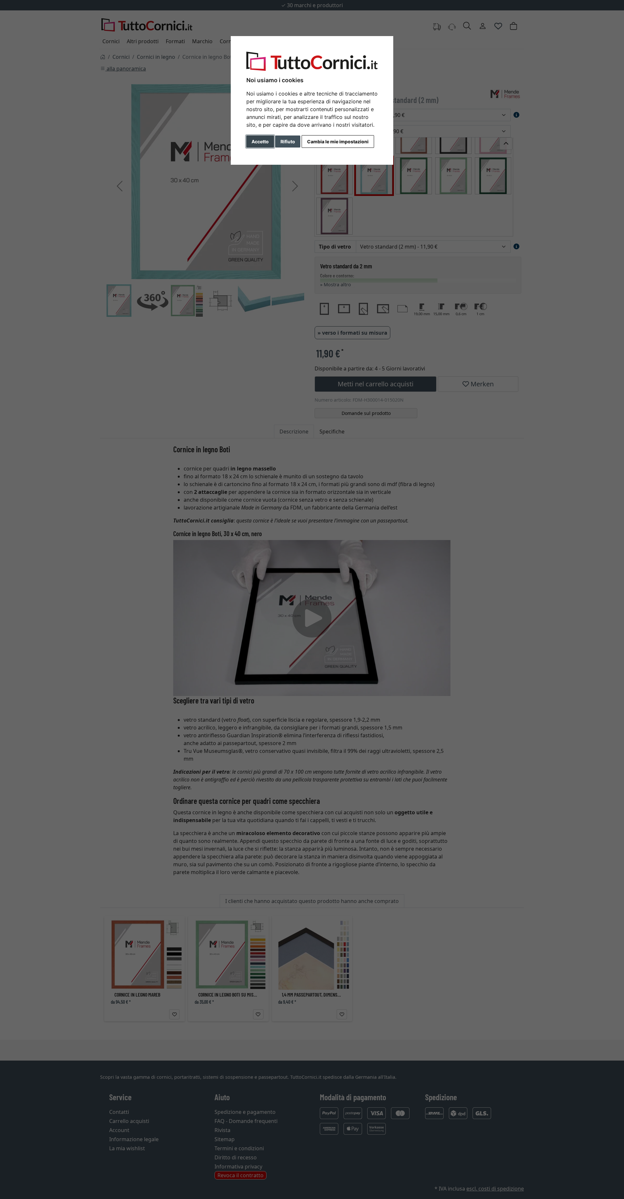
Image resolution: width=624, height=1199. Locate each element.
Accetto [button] (260, 141)
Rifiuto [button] (287, 141)
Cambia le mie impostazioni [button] (338, 141)
